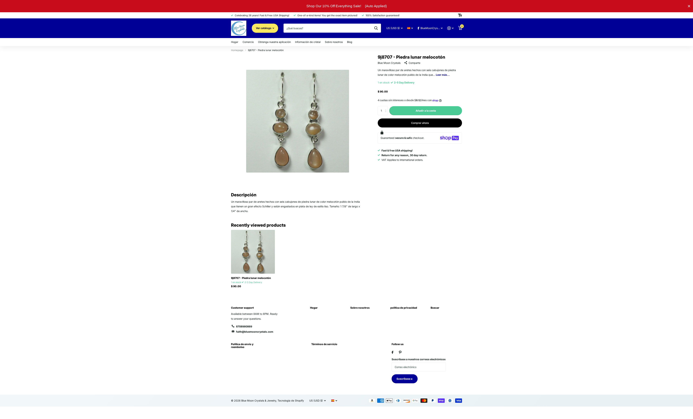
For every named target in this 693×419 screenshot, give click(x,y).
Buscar (435, 307)
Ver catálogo (264, 28)
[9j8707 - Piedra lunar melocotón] (253, 252)
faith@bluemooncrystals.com (254, 331)
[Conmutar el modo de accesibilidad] (460, 15)
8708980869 (244, 326)
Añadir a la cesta (426, 110)
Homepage (237, 50)
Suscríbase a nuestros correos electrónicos (419, 359)
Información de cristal (308, 41)
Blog (349, 41)
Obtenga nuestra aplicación (274, 41)
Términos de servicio (324, 344)
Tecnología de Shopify (291, 400)
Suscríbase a (404, 378)
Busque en (376, 28)
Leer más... (443, 74)
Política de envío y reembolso (242, 346)
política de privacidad (403, 307)
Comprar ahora (420, 122)
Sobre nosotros (334, 41)
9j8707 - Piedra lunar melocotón (251, 277)
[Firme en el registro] (450, 28)
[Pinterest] (400, 352)
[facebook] (392, 352)
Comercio (248, 41)
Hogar (234, 41)
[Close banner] (689, 6)
